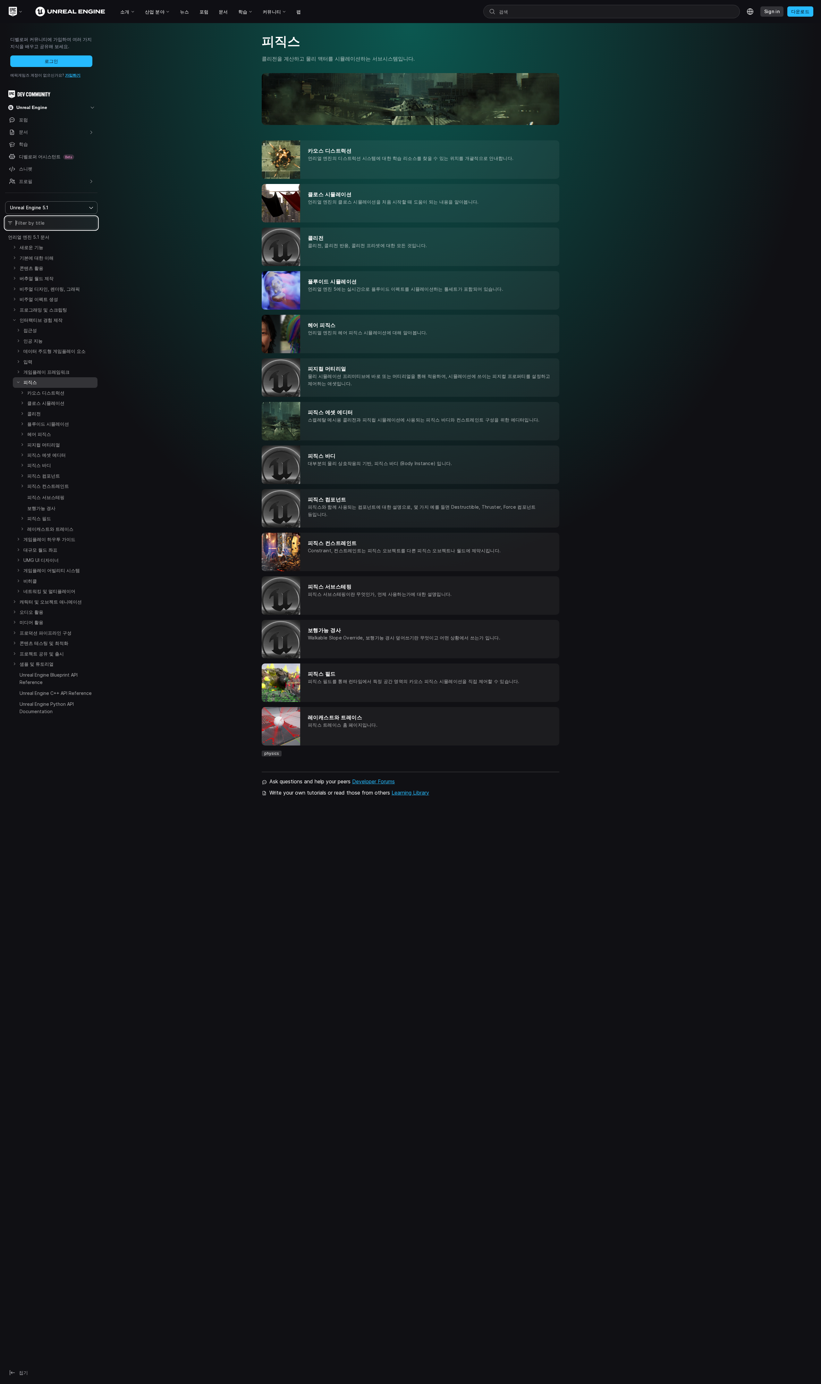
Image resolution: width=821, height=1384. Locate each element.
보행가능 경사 (41, 508)
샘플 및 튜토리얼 (37, 664)
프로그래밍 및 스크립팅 (43, 310)
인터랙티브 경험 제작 (41, 320)
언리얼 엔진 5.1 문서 (28, 237)
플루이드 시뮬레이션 (48, 424)
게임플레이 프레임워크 (46, 372)
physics (271, 753)
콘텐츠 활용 (31, 268)
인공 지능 (33, 341)
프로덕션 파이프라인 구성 (46, 633)
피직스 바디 (39, 465)
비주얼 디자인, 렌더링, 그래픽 (50, 289)
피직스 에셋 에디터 (46, 455)
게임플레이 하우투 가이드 (49, 539)
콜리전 (34, 413)
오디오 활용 (31, 612)
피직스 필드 (39, 518)
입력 (27, 361)
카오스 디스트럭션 (45, 393)
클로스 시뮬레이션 (45, 403)
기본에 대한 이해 (37, 258)
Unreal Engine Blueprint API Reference (49, 678)
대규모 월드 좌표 (40, 550)
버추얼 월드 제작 (37, 278)
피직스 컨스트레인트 (48, 486)
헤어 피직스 (39, 434)
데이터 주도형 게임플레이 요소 (54, 351)
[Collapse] (14, 319)
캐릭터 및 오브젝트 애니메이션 (51, 601)
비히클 (30, 581)
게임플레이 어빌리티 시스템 (51, 570)
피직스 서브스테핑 (45, 497)
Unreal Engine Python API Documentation (47, 707)
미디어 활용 (31, 622)
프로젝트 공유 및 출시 (42, 653)
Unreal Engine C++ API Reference (56, 693)
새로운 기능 (31, 247)
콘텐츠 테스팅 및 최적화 (44, 643)
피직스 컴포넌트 (43, 476)
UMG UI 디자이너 (41, 560)
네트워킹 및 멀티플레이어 (49, 591)
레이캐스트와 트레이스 (50, 529)
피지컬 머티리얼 (43, 444)
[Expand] (14, 247)
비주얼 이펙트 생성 (39, 299)
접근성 (30, 330)
